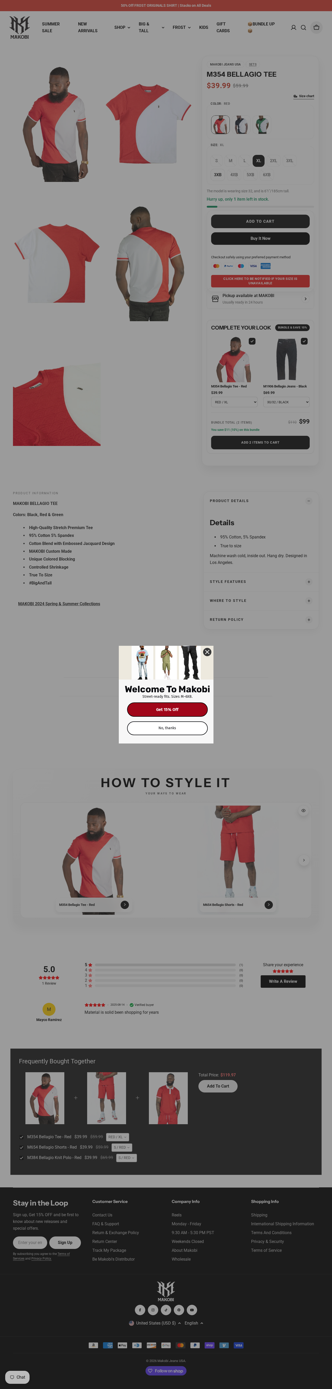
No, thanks (167, 728)
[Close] (207, 652)
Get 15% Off (167, 709)
